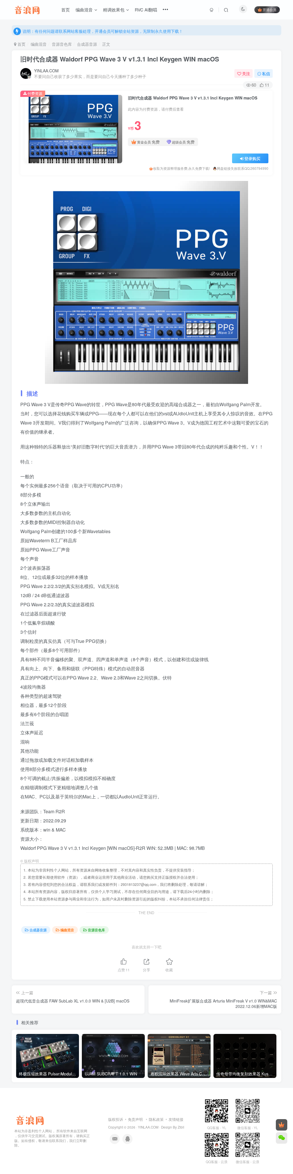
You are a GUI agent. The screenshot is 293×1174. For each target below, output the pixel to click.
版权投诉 (115, 1119)
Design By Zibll (172, 1127)
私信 (266, 73)
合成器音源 (87, 44)
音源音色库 (62, 44)
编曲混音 (39, 44)
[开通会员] (281, 1125)
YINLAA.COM (46, 70)
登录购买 (252, 158)
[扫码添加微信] (281, 1138)
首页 (20, 44)
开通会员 (269, 9)
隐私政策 (156, 1119)
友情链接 (176, 1119)
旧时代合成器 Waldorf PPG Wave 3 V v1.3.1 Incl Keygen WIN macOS (119, 58)
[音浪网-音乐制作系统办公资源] (29, 1119)
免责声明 (135, 1119)
